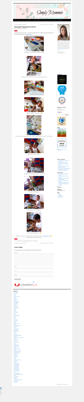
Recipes (15, 347)
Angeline (25, 28)
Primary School (16, 345)
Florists (15, 316)
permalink (36, 240)
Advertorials (16, 293)
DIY (14, 309)
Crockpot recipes (16, 307)
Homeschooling (26, 240)
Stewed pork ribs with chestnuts (20, 24)
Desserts (15, 308)
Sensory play (16, 356)
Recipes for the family (46, 20)
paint (41, 35)
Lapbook (15, 332)
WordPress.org (60, 197)
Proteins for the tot (16, 346)
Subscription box (16, 363)
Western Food (16, 380)
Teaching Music (16, 367)
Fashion (15, 314)
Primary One (16, 344)
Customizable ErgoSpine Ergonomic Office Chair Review (63, 163)
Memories (15, 336)
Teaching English (16, 364)
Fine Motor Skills (16, 315)
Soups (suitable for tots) (17, 359)
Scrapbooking (16, 353)
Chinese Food (16, 305)
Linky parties (16, 334)
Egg (14, 313)
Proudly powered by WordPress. (63, 384)
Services (15, 357)
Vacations (15, 377)
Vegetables (15, 378)
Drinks (15, 310)
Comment (16, 252)
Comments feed (60, 195)
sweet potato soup (46, 236)
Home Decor (16, 328)
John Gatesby (60, 160)
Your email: (59, 108)
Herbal (15, 324)
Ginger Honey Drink (66, 168)
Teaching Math (16, 366)
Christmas (15, 306)
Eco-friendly (16, 312)
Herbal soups (16, 326)
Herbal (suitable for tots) (17, 325)
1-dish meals (16, 292)
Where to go (16, 382)
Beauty (23, 20)
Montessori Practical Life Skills (18, 337)
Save (16, 30)
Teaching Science (16, 368)
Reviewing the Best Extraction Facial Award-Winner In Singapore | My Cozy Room (63, 183)
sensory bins (16, 355)
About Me (19, 20)
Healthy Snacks (16, 323)
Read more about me (63, 48)
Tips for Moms (16, 370)
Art (14, 294)
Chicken (15, 304)
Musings (15, 338)
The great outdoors (17, 369)
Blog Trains (15, 298)
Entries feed (60, 194)
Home (15, 20)
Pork (14, 343)
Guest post (15, 320)
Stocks (15, 362)
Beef (14, 297)
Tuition (15, 375)
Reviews (15, 349)
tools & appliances (16, 373)
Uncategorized (16, 376)
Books (15, 299)
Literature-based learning (17, 335)
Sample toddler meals (17, 352)
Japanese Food (16, 330)
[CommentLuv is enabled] (25, 286)
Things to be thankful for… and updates (47, 24)
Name (15, 266)
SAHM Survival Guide (17, 350)
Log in (59, 193)
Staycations (15, 360)
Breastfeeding (28, 20)
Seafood (15, 354)
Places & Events (16, 342)
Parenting (15, 340)
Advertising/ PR (60, 20)
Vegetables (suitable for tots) (18, 379)
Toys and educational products (18, 374)
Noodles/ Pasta (16, 339)
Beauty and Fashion (17, 296)
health (15, 322)
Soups (15, 358)
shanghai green (29, 34)
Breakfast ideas (16, 300)
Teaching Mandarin (17, 365)
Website (15, 274)
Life (14, 333)
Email (15, 270)
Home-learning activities (36, 20)
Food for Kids (53, 20)
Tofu (14, 372)
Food (15, 317)
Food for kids (16, 319)
